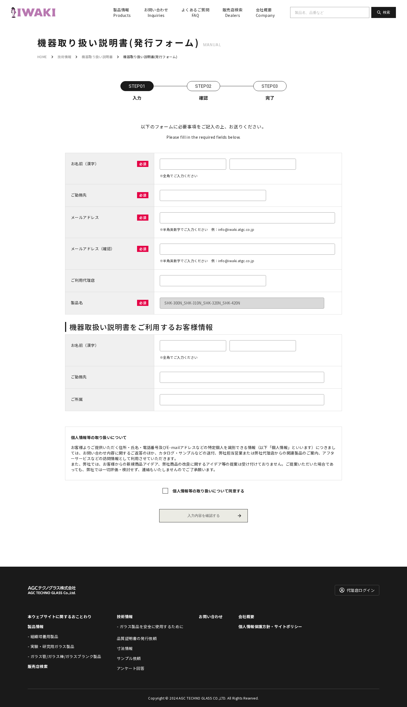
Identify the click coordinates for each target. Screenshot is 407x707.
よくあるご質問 (195, 12)
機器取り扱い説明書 (97, 56)
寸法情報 (125, 648)
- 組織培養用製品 (43, 636)
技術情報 (64, 56)
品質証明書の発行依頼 (137, 638)
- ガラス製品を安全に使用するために (150, 626)
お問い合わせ (156, 12)
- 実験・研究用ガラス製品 (51, 646)
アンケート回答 (131, 668)
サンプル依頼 (129, 658)
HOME (42, 56)
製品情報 (122, 12)
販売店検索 (233, 12)
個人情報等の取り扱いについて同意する (208, 491)
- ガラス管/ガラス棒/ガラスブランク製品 (64, 656)
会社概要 (265, 12)
